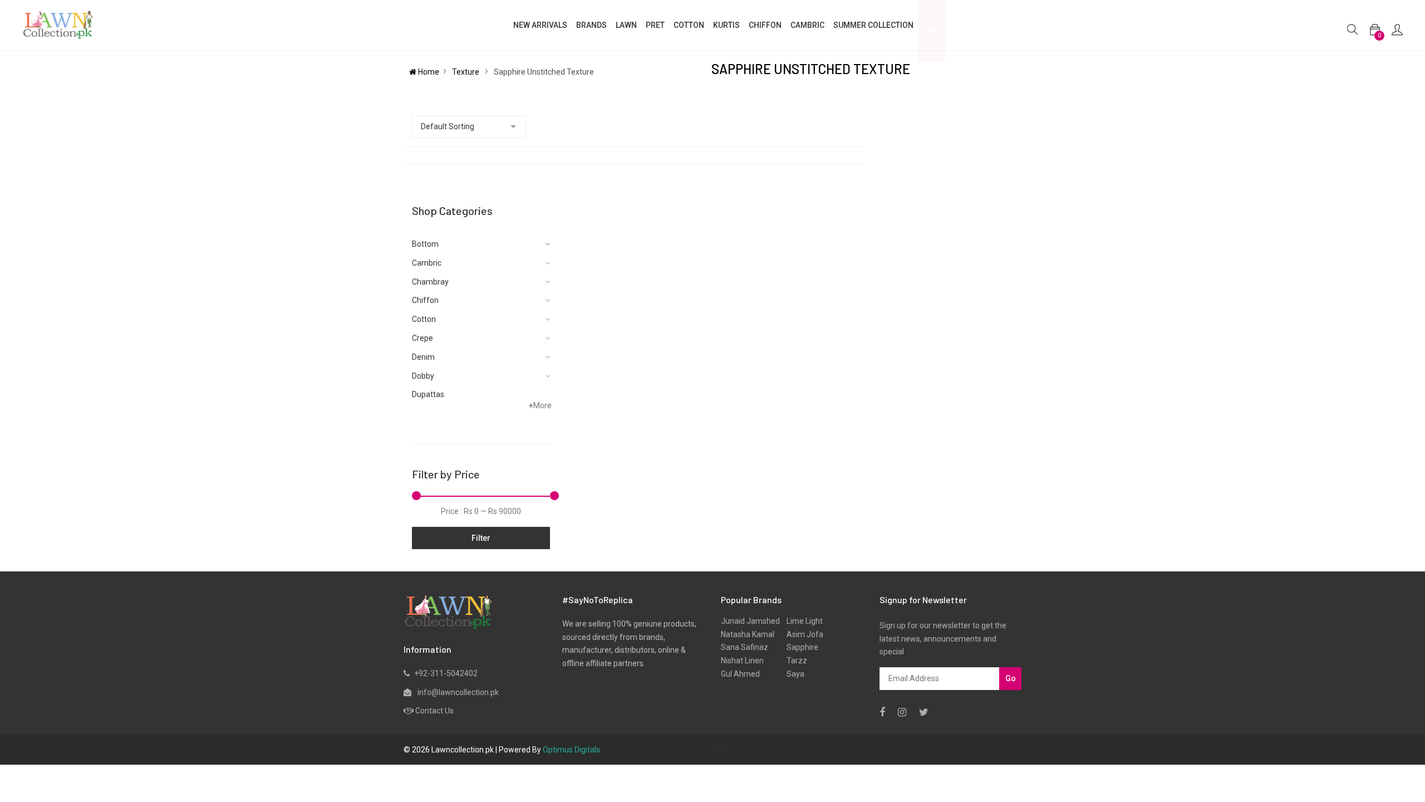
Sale (931, 30)
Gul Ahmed (740, 673)
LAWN (626, 25)
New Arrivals (540, 25)
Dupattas (428, 394)
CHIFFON (765, 25)
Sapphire (799, 647)
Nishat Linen (742, 660)
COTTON (689, 25)
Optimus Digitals (571, 749)
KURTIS (726, 25)
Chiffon (425, 300)
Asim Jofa (801, 634)
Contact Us (434, 710)
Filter (480, 538)
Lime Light (801, 621)
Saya (792, 673)
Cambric (807, 25)
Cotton (424, 319)
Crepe (422, 338)
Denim (423, 357)
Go (1010, 678)
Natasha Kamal (747, 634)
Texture (466, 71)
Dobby (423, 375)
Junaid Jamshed (750, 621)
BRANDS (591, 25)
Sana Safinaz (744, 647)
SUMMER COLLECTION (873, 25)
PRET (655, 25)
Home (427, 71)
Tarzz (793, 660)
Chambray (430, 281)
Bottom (425, 243)
